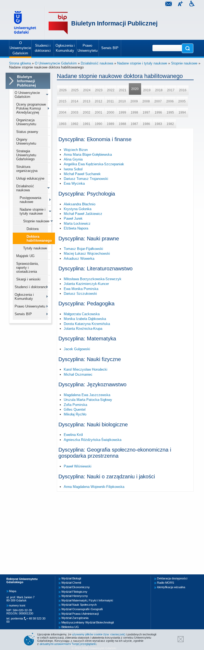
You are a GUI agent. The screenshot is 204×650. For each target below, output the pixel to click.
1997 (146, 112)
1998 (134, 112)
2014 (74, 101)
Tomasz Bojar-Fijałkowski (83, 249)
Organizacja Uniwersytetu (26, 122)
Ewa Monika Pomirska (81, 289)
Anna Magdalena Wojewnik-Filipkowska (94, 487)
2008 (146, 101)
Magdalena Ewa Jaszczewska (87, 395)
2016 (182, 90)
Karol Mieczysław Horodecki (85, 369)
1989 (110, 124)
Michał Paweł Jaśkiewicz (83, 214)
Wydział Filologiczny (74, 591)
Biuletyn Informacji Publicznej (114, 23)
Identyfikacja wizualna (171, 587)
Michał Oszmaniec (78, 374)
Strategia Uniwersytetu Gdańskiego (26, 155)
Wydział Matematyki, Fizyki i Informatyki (87, 600)
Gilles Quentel (75, 409)
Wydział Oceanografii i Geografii (82, 609)
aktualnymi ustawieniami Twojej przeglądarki (68, 643)
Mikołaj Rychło (75, 414)
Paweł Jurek (73, 218)
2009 (134, 101)
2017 (171, 90)
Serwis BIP (23, 314)
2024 (87, 90)
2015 (62, 101)
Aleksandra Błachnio (79, 204)
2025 (75, 90)
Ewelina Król (73, 435)
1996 (158, 112)
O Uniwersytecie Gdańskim (56, 63)
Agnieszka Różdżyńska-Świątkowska (92, 440)
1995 (170, 112)
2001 (98, 112)
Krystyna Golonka (77, 209)
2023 (99, 90)
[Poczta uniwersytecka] (168, 4)
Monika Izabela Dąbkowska (85, 319)
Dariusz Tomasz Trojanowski (86, 179)
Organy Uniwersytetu (26, 141)
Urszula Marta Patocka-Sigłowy (88, 400)
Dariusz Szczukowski (80, 294)
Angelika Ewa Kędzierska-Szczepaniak (94, 164)
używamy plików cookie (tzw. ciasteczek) (98, 634)
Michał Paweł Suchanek (82, 174)
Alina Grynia (73, 159)
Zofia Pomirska (75, 405)
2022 (110, 90)
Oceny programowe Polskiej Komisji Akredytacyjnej (31, 108)
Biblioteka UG (70, 627)
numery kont (17, 605)
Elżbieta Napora (76, 228)
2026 (63, 90)
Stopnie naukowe (184, 63)
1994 (182, 112)
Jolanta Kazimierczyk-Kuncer (86, 284)
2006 (170, 101)
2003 (74, 112)
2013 (86, 101)
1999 (122, 112)
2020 (135, 89)
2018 (159, 90)
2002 (86, 112)
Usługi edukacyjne (30, 178)
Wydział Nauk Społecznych (79, 604)
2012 (98, 101)
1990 (98, 124)
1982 (170, 124)
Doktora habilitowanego (39, 238)
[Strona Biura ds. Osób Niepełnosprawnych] (192, 4)
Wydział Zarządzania (74, 617)
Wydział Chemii (71, 582)
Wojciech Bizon (76, 150)
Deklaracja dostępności (172, 578)
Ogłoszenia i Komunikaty (24, 297)
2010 (122, 101)
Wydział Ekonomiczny (75, 587)
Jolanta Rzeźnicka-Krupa (83, 329)
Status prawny (27, 132)
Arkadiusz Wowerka (79, 259)
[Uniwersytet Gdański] (26, 23)
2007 (158, 101)
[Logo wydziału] (58, 23)
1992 (74, 124)
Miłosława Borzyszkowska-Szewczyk (92, 279)
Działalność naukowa (97, 63)
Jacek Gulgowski (77, 349)
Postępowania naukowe (30, 200)
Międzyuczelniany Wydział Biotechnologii (87, 622)
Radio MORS (165, 582)
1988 (122, 124)
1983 (158, 124)
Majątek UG (25, 256)
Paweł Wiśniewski (77, 466)
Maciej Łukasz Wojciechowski (87, 253)
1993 (62, 124)
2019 (147, 90)
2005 (182, 101)
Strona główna (20, 63)
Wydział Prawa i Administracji (80, 613)
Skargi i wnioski (28, 279)
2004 (62, 112)
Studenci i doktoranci (31, 287)
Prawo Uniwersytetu (30, 306)
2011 (110, 101)
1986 (146, 124)
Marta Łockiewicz (77, 224)
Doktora (33, 229)
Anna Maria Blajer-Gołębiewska (88, 155)
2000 (110, 112)
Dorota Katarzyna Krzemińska (87, 324)
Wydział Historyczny (74, 595)
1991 (86, 124)
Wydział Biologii (71, 578)
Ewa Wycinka (74, 183)
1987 (134, 124)
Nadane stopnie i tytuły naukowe (142, 63)
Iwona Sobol (73, 169)
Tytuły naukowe (35, 248)
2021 (122, 90)
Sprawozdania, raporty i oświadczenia (27, 268)
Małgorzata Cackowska (82, 314)
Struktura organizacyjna (26, 169)
